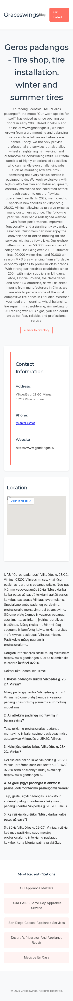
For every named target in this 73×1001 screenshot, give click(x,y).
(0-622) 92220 (25, 423)
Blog (42, 15)
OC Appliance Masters (36, 888)
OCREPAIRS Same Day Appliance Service (36, 905)
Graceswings (21, 14)
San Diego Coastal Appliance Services (36, 923)
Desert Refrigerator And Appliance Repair (36, 940)
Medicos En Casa (36, 957)
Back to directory (36, 330)
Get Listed (57, 14)
